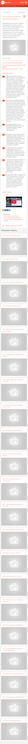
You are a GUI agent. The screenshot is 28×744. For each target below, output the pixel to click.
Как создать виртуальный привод (13, 529)
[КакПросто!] (6, 2)
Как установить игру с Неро (11, 216)
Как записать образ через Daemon (14, 282)
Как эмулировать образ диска (12, 430)
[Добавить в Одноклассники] (3, 210)
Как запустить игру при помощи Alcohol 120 (13, 406)
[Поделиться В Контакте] (5, 210)
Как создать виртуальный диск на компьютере (13, 330)
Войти (22, 2)
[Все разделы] (26, 2)
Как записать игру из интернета (13, 625)
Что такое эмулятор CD (10, 259)
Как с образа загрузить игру (11, 236)
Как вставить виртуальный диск (12, 217)
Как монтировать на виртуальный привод (13, 355)
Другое (15, 6)
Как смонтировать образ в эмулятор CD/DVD (13, 220)
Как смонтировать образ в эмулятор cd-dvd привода (13, 65)
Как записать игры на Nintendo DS (13, 697)
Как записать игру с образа (11, 553)
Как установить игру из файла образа (12, 454)
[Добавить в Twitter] (9, 210)
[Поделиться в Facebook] (7, 210)
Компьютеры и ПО (9, 6)
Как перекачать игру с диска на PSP (14, 674)
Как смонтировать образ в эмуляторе (12, 63)
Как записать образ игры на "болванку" (11, 480)
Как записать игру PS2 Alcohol (12, 576)
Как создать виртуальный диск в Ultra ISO (13, 505)
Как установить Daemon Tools (12, 306)
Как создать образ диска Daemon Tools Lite (13, 381)
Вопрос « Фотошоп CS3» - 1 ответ (14, 69)
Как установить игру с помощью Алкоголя (13, 600)
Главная (2, 6)
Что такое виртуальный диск (12, 720)
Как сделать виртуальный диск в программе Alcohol (13, 649)
